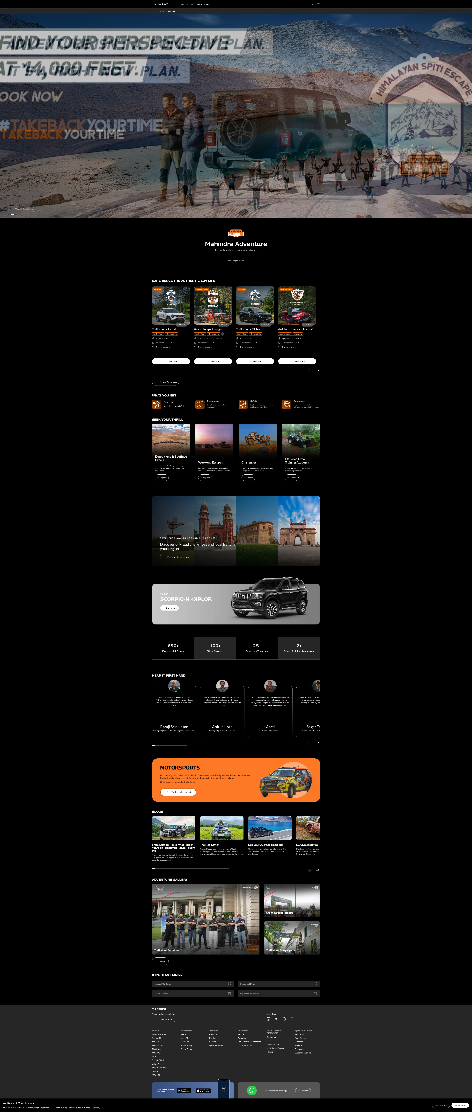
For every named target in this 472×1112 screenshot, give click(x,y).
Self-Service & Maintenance (249, 1041)
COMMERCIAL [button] (202, 4)
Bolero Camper (187, 1049)
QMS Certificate (216, 1045)
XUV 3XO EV (157, 1045)
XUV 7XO (156, 1041)
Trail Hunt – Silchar (248, 329)
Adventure (242, 1038)
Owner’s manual (245, 1045)
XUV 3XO (156, 1053)
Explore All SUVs (159, 1034)
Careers (212, 1041)
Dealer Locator (272, 1044)
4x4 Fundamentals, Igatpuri (295, 329)
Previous (454, 211)
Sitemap (269, 1052)
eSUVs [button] (190, 4)
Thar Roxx (156, 1049)
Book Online (300, 1038)
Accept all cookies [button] (460, 1105)
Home (162, 11)
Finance (298, 1045)
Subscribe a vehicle (303, 1053)
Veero (183, 1034)
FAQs (268, 1040)
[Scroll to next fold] (236, 213)
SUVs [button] (181, 4)
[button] (441, 1105)
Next (461, 211)
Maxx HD (185, 1041)
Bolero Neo (157, 1064)
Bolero (155, 1071)
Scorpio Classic (158, 1060)
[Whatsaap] (252, 1091)
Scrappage (299, 1049)
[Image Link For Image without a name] (171, 454)
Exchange (299, 1041)
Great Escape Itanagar (208, 329)
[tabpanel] (236, 116)
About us (213, 1034)
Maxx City (185, 1038)
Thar (154, 1056)
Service (241, 1034)
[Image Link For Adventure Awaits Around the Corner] (236, 531)
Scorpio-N (156, 1038)
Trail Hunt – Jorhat (164, 329)
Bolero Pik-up (186, 1045)
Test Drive (299, 1034)
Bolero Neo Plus (159, 1067)
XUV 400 (156, 1075)
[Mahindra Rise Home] (160, 4)
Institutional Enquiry (275, 1048)
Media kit (213, 1038)
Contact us (271, 1037)
